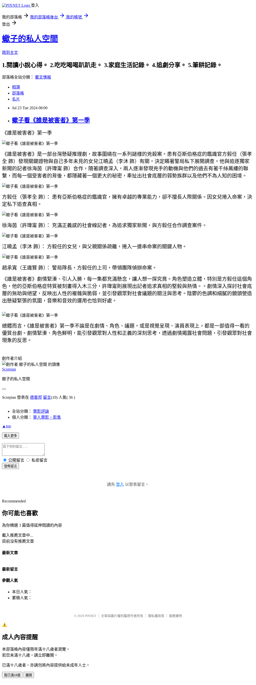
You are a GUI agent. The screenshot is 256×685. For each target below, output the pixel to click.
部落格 (18, 93)
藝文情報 (43, 77)
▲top (6, 426)
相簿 (16, 87)
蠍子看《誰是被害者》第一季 (51, 120)
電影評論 (41, 411)
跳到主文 (10, 52)
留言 (47, 397)
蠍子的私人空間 (30, 38)
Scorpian (9, 369)
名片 (16, 99)
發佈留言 (10, 466)
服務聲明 (175, 616)
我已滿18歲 (12, 675)
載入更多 (10, 436)
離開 (29, 675)
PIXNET (90, 616)
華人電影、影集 (47, 417)
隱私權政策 (156, 616)
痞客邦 (36, 397)
